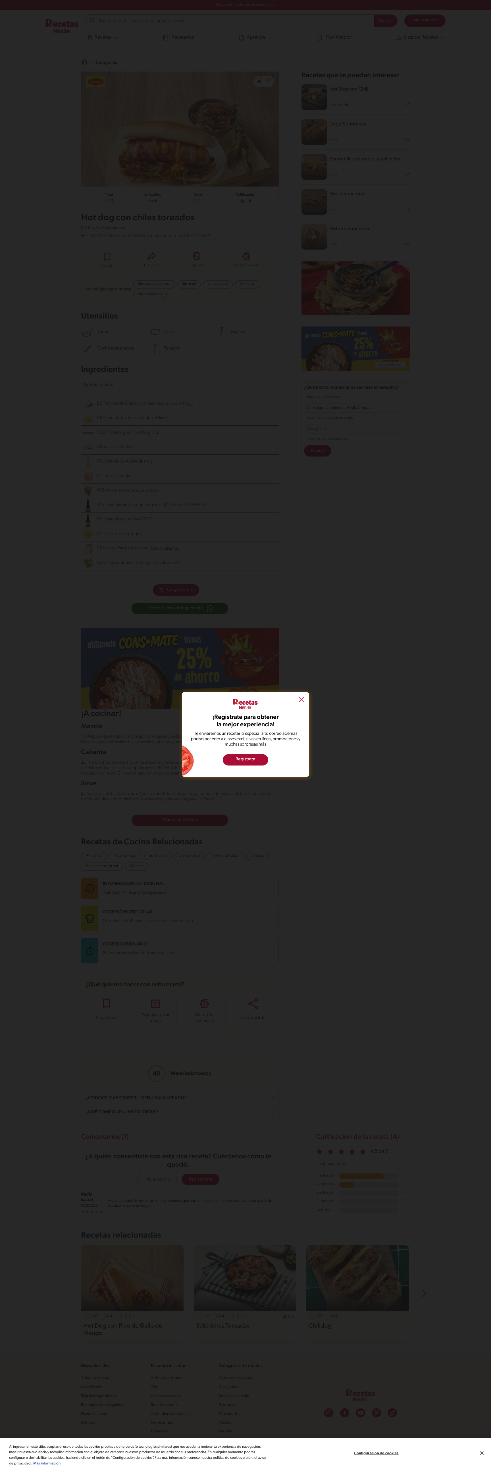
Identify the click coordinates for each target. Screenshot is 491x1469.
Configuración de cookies (376, 1453)
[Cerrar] (482, 1453)
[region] (245, 1453)
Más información (47, 1463)
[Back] (301, 700)
